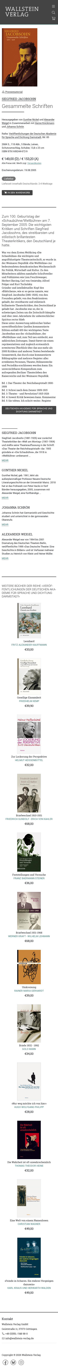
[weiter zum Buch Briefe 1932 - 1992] (29, 1023)
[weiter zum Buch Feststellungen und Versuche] (29, 852)
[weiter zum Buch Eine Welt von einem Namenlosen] (29, 1198)
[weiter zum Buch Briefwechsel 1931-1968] (29, 911)
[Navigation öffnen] (53, 7)
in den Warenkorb (18, 192)
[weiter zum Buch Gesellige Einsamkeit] (29, 676)
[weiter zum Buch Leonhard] (29, 620)
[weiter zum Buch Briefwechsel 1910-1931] (29, 793)
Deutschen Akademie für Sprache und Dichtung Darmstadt (29, 410)
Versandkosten (34, 163)
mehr (5, 460)
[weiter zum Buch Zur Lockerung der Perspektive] (29, 734)
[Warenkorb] (53, 18)
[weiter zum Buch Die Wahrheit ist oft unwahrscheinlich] (29, 1140)
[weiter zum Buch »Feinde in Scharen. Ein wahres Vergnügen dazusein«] (29, 1257)
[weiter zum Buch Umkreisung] (29, 967)
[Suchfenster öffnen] (53, 13)
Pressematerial (14, 92)
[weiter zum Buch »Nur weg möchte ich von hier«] (29, 1082)
